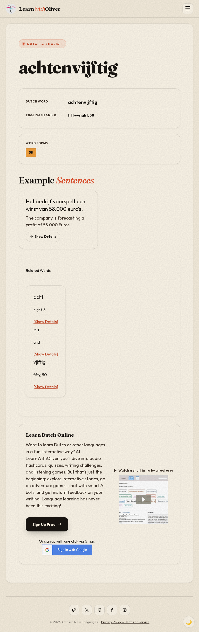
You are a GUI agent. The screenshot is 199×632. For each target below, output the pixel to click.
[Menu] (187, 8)
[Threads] (99, 610)
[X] (87, 610)
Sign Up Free (44, 524)
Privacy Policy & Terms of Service (125, 622)
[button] (143, 499)
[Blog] (74, 610)
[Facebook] (112, 610)
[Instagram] (125, 610)
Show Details (45, 236)
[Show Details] (45, 321)
